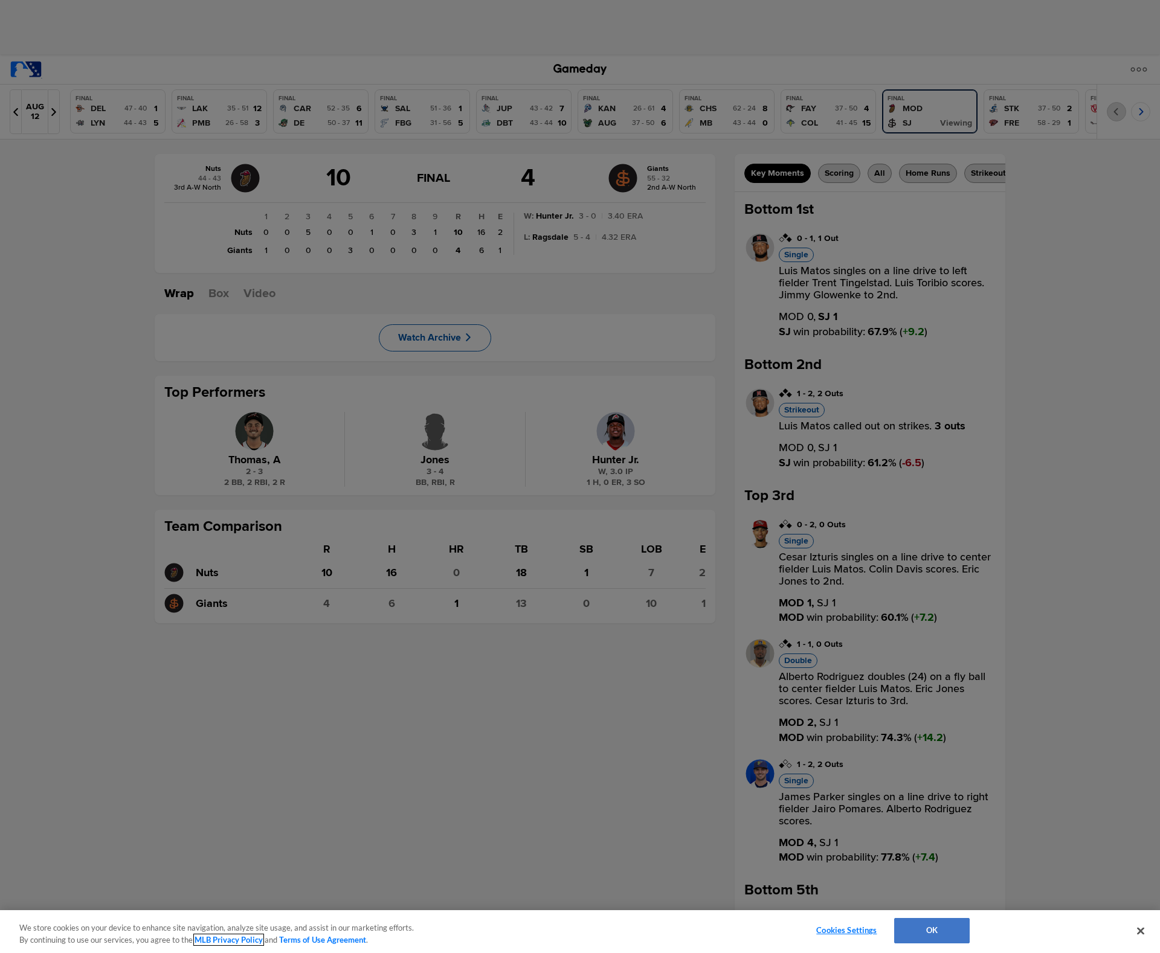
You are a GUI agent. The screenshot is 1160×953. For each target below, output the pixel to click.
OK (932, 930)
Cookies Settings (846, 930)
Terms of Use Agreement (322, 940)
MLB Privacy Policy (229, 940)
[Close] (1140, 930)
